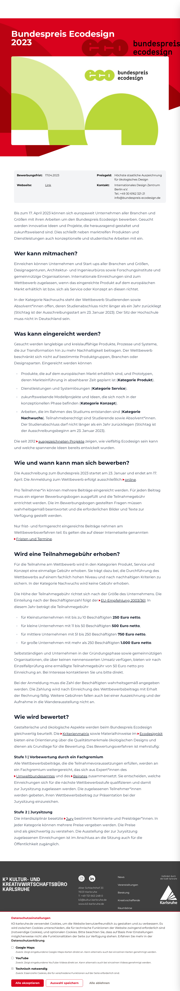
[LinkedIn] (92, 878)
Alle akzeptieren (27, 983)
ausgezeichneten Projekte (61, 441)
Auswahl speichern (64, 983)
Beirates (80, 776)
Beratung (123, 892)
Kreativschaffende (129, 900)
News (121, 877)
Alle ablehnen (99, 983)
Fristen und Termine (34, 539)
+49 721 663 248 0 (92, 895)
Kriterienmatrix (76, 734)
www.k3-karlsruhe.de (91, 903)
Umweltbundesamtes (35, 776)
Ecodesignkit (151, 734)
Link (48, 185)
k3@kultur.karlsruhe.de (92, 899)
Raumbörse (125, 908)
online (130, 480)
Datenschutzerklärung (27, 940)
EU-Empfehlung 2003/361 (123, 600)
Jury (69, 819)
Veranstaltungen (128, 884)
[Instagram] (81, 878)
